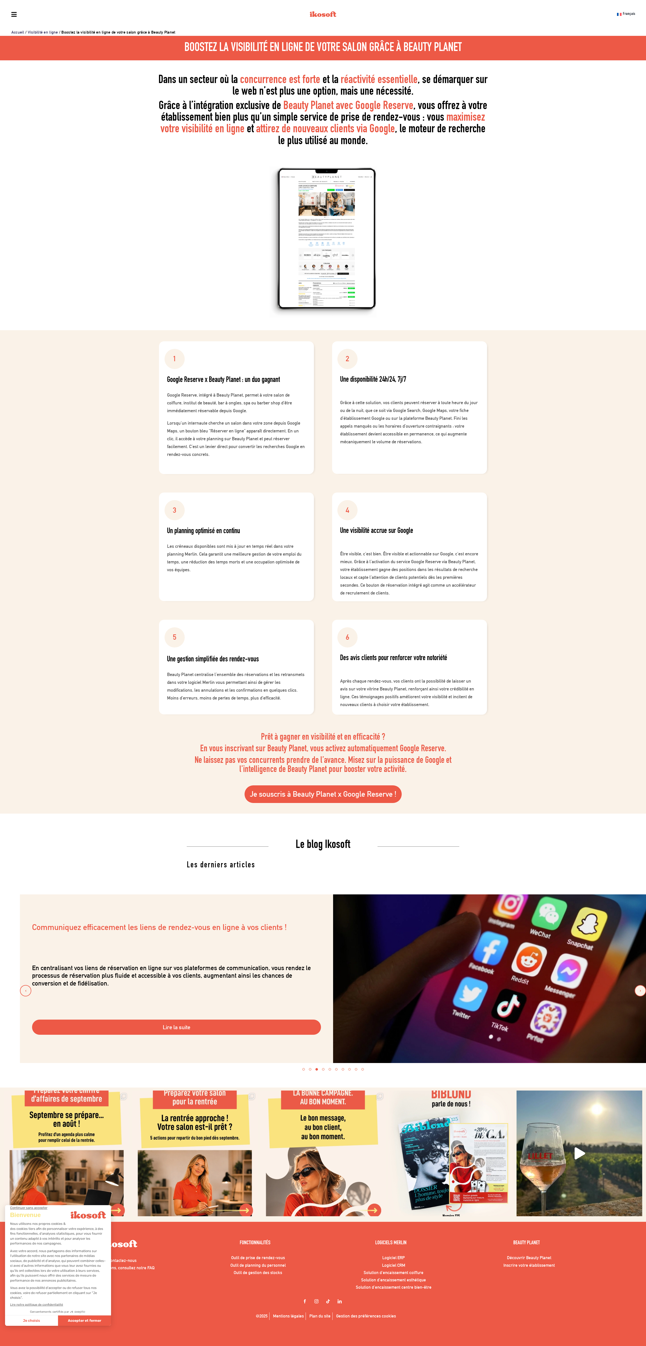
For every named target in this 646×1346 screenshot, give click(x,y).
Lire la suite (176, 1027)
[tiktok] (329, 1301)
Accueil (17, 32)
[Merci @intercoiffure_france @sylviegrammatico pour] (579, 1153)
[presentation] (25, 990)
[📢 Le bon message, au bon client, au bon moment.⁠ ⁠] (323, 1153)
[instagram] (317, 1301)
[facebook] (305, 1301)
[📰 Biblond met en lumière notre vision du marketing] (451, 1153)
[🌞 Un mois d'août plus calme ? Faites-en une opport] (66, 1153)
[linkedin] (340, 1301)
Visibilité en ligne (43, 32)
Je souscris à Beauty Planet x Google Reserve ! (323, 794)
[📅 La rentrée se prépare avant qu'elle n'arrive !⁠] (195, 1153)
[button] (303, 1069)
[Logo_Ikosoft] (323, 15)
